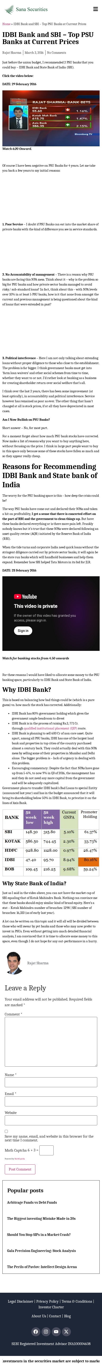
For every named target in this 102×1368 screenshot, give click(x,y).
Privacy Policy (47, 1301)
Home (6, 24)
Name (11, 1075)
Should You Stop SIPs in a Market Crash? (39, 1235)
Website (11, 1113)
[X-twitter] (66, 1331)
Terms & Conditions (77, 1301)
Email (10, 1094)
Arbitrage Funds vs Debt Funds (32, 1202)
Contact (55, 1316)
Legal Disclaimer (20, 1301)
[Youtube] (56, 1331)
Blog (67, 1316)
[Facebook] (35, 1331)
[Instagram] (46, 1331)
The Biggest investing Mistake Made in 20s (41, 1218)
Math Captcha (16, 1150)
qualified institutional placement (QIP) (51, 728)
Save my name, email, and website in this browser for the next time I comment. (49, 1138)
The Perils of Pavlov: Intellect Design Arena (42, 1267)
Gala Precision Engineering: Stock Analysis (41, 1251)
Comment (13, 1014)
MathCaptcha (19, 1159)
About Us (39, 1316)
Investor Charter (51, 1307)
